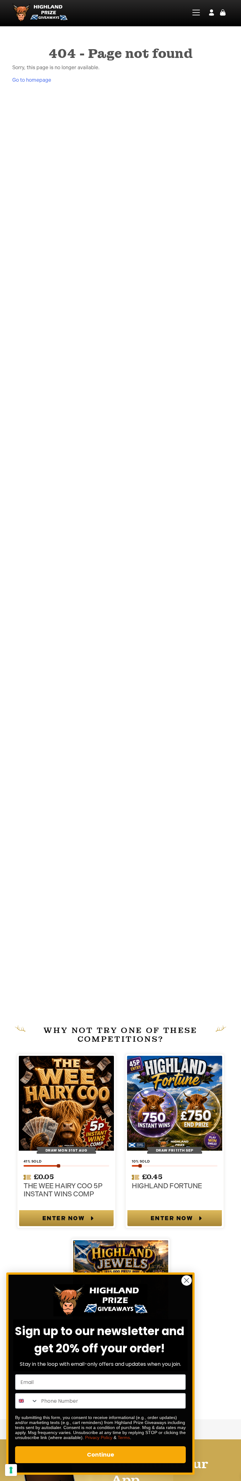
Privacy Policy (98, 1437)
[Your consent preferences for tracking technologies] (11, 1470)
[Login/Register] (211, 12)
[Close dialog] (186, 1280)
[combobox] (26, 1400)
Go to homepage (31, 80)
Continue (100, 1454)
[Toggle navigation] (192, 12)
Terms (124, 1437)
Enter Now (63, 1218)
